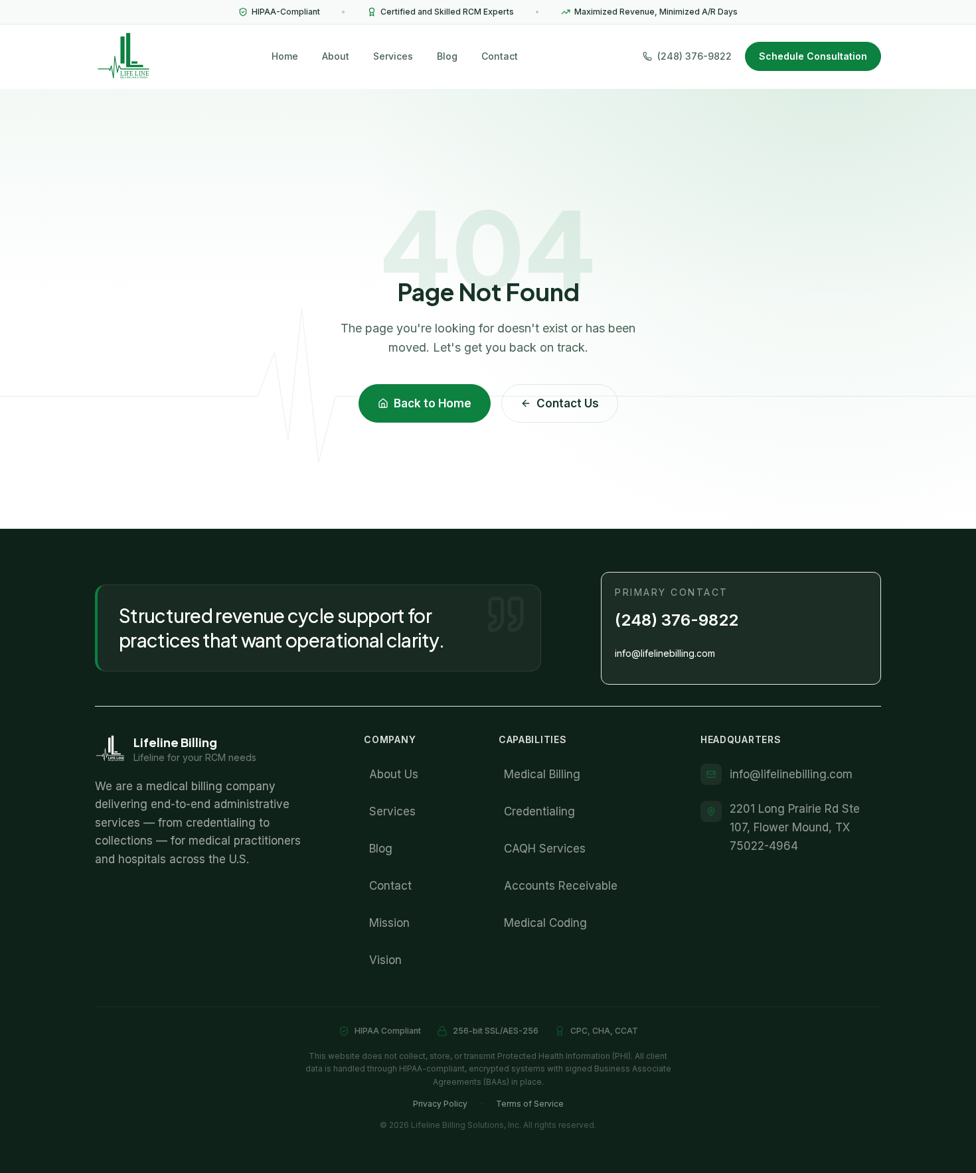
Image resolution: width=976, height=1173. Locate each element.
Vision (385, 960)
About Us (393, 774)
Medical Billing (542, 774)
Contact (499, 56)
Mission (389, 923)
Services (393, 56)
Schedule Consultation (813, 56)
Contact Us (567, 403)
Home (285, 56)
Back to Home (432, 403)
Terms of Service (530, 1104)
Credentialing (539, 811)
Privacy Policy (440, 1104)
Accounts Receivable (560, 885)
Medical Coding (545, 923)
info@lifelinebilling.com (665, 653)
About (335, 56)
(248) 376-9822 (676, 620)
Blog (447, 56)
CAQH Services (545, 848)
